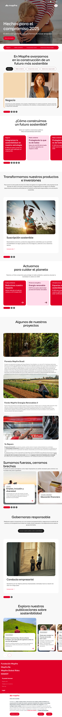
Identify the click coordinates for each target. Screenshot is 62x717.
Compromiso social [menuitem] (32, 47)
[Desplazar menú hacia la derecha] (56, 47)
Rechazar (41, 714)
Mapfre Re (5, 667)
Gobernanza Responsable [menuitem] (47, 47)
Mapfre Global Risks (10, 670)
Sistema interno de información (10, 693)
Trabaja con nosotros (7, 684)
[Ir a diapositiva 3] (14, 257)
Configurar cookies (14, 714)
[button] (6, 112)
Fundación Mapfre (9, 663)
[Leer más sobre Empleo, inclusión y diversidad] (19, 500)
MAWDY (4, 674)
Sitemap (4, 686)
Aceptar (49, 714)
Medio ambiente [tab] (20, 69)
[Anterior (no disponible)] (5, 655)
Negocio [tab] (9, 69)
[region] (31, 152)
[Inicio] (5, 6)
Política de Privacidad (43, 710)
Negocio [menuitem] (8, 47)
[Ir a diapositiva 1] (6, 257)
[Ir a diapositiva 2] (12, 257)
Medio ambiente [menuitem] (18, 47)
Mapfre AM (5, 681)
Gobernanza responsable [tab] (48, 69)
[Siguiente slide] (9, 655)
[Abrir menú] (56, 5)
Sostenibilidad (9, 635)
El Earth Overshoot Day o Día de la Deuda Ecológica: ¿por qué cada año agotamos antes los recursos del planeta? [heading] (19, 639)
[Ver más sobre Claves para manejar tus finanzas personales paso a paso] (52, 648)
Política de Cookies (31, 710)
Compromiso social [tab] (33, 69)
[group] (14, 147)
